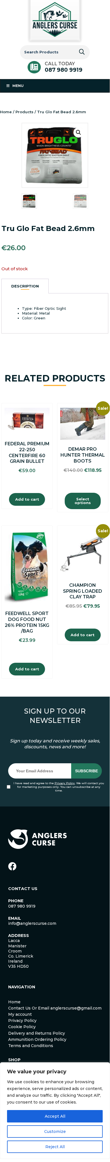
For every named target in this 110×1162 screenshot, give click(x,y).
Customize (55, 1131)
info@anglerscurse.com (32, 923)
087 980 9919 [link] (21, 906)
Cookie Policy (22, 1026)
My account (20, 1014)
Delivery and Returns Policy (36, 1033)
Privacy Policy (65, 783)
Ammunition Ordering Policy (37, 1039)
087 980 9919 (63, 70)
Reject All (55, 1146)
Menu (18, 86)
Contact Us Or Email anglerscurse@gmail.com (55, 1008)
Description (25, 286)
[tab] (25, 286)
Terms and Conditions (30, 1045)
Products (24, 112)
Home (6, 112)
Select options (83, 501)
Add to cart (27, 499)
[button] (78, 132)
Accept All (55, 1116)
